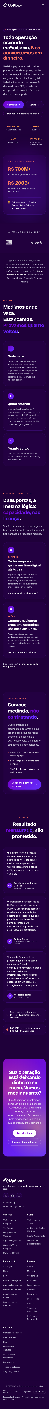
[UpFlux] (12, 5)
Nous (5, 1271)
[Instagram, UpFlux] (12, 1195)
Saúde (33, 104)
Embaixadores (33, 1285)
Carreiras (31, 1289)
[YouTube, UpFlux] (19, 1195)
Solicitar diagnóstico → (24, 1142)
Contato (30, 1303)
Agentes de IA (9, 1337)
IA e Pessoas (33, 1299)
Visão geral (8, 1266)
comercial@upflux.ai (15, 1206)
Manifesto (31, 1271)
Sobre (30, 1266)
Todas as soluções (11, 1367)
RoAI (5, 1276)
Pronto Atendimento (36, 1236)
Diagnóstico (8, 1362)
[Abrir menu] (43, 5)
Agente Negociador (12, 1240)
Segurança (27, 1392)
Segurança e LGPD (11, 1371)
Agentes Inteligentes (12, 1285)
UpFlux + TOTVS (11, 1253)
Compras (12, 104)
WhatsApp (11, 1202)
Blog (5, 1342)
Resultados (32, 1294)
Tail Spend (8, 1228)
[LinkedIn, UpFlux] (6, 1195)
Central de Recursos (12, 1333)
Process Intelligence (12, 1280)
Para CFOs (32, 1280)
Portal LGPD (5, 1391)
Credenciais (32, 1276)
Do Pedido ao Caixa (12, 1289)
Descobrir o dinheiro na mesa (23, 113)
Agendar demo (25, 1133)
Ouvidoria (16, 1392)
